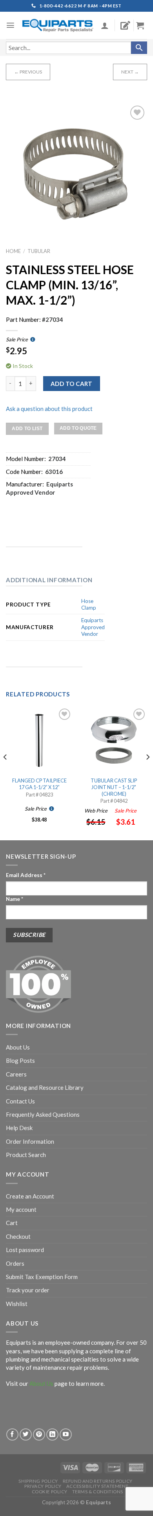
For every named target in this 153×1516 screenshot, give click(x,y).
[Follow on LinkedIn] (52, 1434)
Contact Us (20, 1101)
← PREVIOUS (28, 72)
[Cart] (143, 25)
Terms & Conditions (97, 1491)
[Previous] (5, 773)
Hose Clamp (88, 604)
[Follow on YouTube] (66, 1434)
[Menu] (10, 25)
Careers (16, 1074)
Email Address (26, 875)
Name (14, 899)
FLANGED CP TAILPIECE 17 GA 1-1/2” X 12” (39, 783)
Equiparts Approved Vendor (93, 627)
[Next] (147, 773)
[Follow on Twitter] (26, 1434)
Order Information (30, 1141)
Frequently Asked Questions (43, 1114)
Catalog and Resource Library (45, 1087)
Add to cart (72, 383)
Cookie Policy (49, 1491)
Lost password (25, 1249)
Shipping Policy (38, 1481)
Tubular (38, 251)
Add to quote (78, 428)
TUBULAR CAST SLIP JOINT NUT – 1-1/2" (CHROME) (114, 787)
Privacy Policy (43, 1486)
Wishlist (16, 1303)
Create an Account (30, 1196)
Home (13, 251)
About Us (18, 1047)
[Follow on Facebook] (12, 1434)
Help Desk (19, 1127)
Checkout (18, 1236)
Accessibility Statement (97, 1486)
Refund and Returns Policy (98, 1481)
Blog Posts (20, 1060)
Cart (12, 1222)
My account (21, 1209)
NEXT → (130, 72)
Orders (15, 1263)
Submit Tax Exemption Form (42, 1276)
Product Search (26, 1154)
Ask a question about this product (49, 408)
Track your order (27, 1290)
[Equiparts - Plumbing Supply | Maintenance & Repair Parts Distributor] (58, 26)
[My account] (105, 25)
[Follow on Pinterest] (39, 1434)
